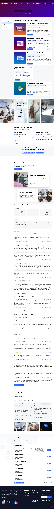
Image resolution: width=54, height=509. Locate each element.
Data (33, 3)
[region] (33, 225)
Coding (15, 3)
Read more (39, 32)
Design (20, 3)
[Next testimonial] (51, 219)
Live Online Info (35, 502)
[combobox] (46, 3)
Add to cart (49, 450)
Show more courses (18, 482)
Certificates (37, 3)
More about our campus (19, 419)
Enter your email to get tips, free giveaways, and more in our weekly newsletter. (46, 493)
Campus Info (35, 497)
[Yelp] (42, 500)
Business (28, 3)
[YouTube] (44, 500)
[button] (52, 507)
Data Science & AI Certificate (20, 448)
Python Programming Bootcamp (47, 352)
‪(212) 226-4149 (41, 152)
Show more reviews (18, 384)
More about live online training (39, 417)
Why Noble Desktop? (18, 168)
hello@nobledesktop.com (27, 496)
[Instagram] (49, 500)
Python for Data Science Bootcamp (47, 235)
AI (24, 3)
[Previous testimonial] (50, 219)
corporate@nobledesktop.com (25, 129)
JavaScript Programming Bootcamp (47, 241)
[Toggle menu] (52, 3)
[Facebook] (46, 500)
